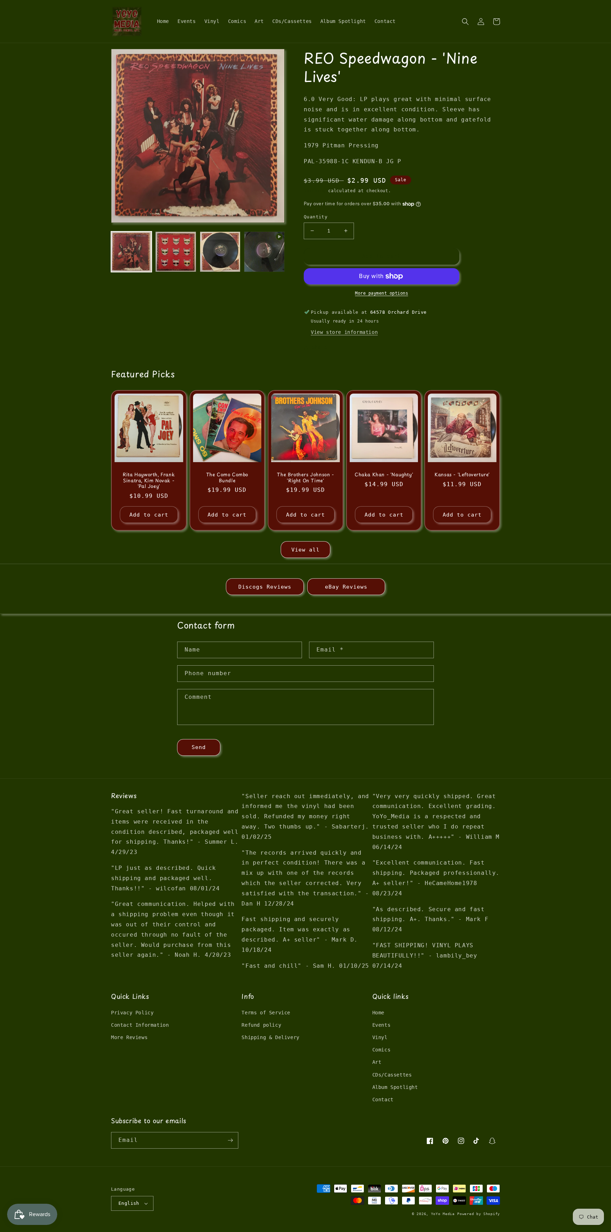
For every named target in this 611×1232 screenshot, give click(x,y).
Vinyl (380, 1037)
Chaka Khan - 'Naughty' (384, 475)
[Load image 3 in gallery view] (220, 251)
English (128, 1203)
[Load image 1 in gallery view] (131, 251)
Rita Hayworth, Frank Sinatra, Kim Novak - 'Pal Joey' (149, 481)
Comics (381, 1050)
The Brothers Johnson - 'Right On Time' (305, 478)
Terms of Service (266, 1012)
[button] (465, 21)
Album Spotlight (395, 1087)
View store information (344, 332)
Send (199, 747)
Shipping (315, 190)
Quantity (315, 216)
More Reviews (129, 1037)
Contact (383, 1099)
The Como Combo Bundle (227, 478)
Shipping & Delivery (270, 1037)
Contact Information (140, 1025)
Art (377, 1062)
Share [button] (319, 347)
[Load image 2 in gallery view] (175, 251)
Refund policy (261, 1025)
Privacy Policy (132, 1012)
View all (305, 550)
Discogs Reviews (264, 587)
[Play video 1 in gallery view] (264, 251)
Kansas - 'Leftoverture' (462, 475)
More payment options (381, 293)
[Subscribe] (230, 1140)
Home (378, 1012)
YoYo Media (443, 1214)
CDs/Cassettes (392, 1075)
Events (381, 1025)
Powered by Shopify (478, 1214)
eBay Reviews (346, 587)
